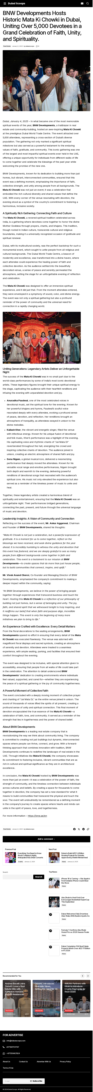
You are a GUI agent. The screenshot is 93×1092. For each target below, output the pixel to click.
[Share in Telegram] (83, 829)
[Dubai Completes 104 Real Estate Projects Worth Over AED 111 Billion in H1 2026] (54, 950)
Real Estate (7, 46)
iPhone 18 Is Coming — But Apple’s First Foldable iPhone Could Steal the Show (75, 881)
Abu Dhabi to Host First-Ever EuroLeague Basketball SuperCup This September (75, 900)
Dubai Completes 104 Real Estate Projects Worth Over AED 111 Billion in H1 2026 (75, 948)
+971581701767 (12, 1047)
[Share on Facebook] (74, 829)
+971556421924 (13, 1053)
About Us (6, 1061)
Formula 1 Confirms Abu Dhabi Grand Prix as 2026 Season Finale (75, 931)
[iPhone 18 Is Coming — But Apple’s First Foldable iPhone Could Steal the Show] (54, 883)
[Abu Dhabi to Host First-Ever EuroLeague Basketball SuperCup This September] (54, 902)
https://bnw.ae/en (37, 815)
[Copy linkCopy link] (88, 829)
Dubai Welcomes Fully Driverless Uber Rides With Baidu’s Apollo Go (75, 915)
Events (20, 861)
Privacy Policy (65, 1061)
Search (5, 872)
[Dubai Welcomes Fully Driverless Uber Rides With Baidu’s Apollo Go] (54, 918)
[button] (4, 3)
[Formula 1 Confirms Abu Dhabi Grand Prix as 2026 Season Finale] (54, 934)
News (64, 861)
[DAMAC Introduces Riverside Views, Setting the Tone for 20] (47, 998)
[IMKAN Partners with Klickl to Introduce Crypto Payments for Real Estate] (76, 998)
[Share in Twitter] (79, 829)
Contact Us (23, 1061)
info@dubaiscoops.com (15, 1041)
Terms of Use (8, 1068)
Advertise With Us (44, 1061)
